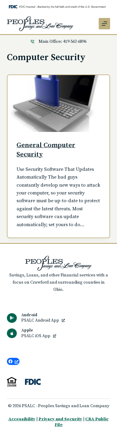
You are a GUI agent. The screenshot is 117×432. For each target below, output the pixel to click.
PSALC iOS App (36, 336)
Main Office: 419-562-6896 (62, 41)
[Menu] (104, 23)
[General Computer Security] (58, 103)
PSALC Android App (40, 320)
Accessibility (21, 419)
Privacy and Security (60, 419)
